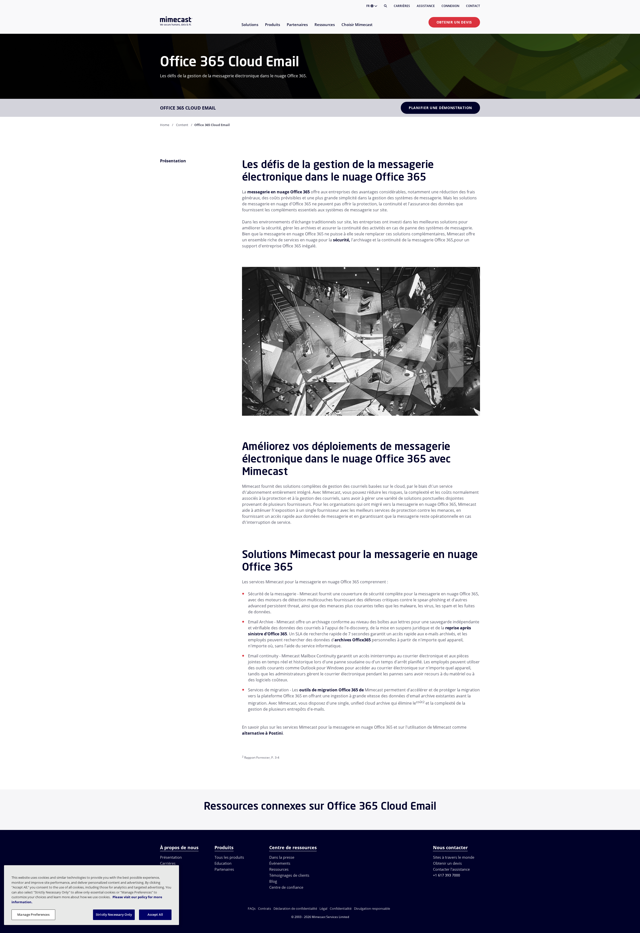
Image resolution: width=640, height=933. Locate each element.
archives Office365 (352, 640)
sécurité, (341, 240)
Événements (279, 863)
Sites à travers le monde (453, 857)
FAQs (252, 908)
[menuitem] (249, 28)
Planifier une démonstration (440, 107)
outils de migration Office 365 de (331, 690)
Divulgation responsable (372, 908)
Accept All (155, 914)
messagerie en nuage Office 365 (278, 192)
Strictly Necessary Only (114, 914)
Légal (323, 908)
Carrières (402, 6)
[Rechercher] (385, 6)
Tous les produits (229, 857)
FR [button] (368, 6)
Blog (273, 881)
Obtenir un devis (454, 22)
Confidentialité (341, 908)
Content (182, 125)
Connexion (450, 6)
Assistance (426, 6)
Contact (473, 6)
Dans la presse (281, 857)
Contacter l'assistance (451, 869)
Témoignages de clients (289, 875)
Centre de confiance (286, 887)
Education (223, 863)
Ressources (278, 869)
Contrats (264, 908)
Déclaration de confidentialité (295, 908)
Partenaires (224, 869)
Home (164, 125)
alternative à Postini (262, 733)
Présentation (171, 857)
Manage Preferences (33, 914)
